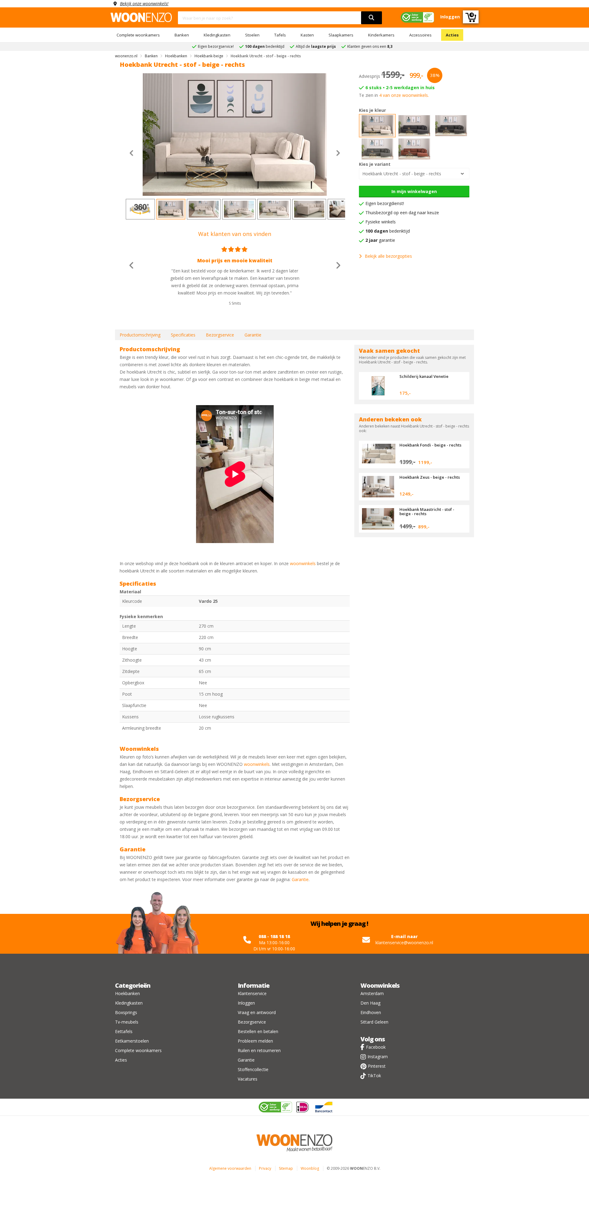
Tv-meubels (126, 1022)
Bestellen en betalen (258, 1031)
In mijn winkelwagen (414, 191)
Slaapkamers (341, 35)
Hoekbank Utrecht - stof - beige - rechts (401, 174)
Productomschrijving (140, 335)
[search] (371, 17)
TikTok (374, 1075)
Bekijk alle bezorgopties (388, 256)
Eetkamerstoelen (132, 1041)
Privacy (265, 1168)
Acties (452, 35)
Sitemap (286, 1168)
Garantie (252, 335)
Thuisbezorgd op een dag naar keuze (402, 212)
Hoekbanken (127, 993)
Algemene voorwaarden (230, 1168)
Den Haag (370, 1003)
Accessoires (420, 35)
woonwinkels (303, 563)
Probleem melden (255, 1041)
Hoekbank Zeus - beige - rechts (429, 477)
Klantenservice (252, 993)
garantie (380, 240)
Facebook (376, 1047)
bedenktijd (387, 231)
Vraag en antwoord (257, 1012)
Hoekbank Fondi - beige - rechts (430, 445)
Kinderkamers (381, 35)
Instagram (378, 1056)
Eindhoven (370, 1012)
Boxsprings (126, 1012)
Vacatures (247, 1079)
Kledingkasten (217, 35)
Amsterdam (372, 993)
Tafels (280, 35)
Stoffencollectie (253, 1069)
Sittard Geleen (374, 1022)
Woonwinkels (379, 985)
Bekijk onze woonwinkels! (144, 3)
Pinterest (377, 1066)
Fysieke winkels (380, 222)
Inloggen (246, 1003)
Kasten (307, 35)
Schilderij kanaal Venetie (423, 376)
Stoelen (252, 35)
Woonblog (310, 1168)
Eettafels (124, 1031)
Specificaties (183, 335)
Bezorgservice (220, 335)
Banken (182, 35)
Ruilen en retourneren (259, 1050)
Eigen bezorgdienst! (384, 203)
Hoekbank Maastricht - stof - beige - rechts (426, 511)
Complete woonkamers (138, 35)
